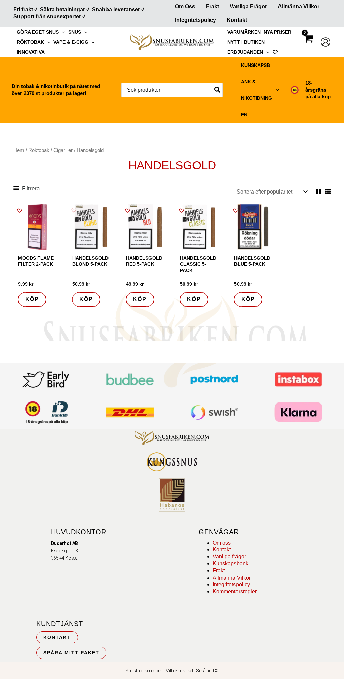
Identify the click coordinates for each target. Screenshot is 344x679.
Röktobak (30, 42)
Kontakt (237, 20)
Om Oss (185, 6)
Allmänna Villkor (298, 6)
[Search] (217, 90)
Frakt (212, 6)
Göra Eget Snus (38, 32)
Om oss (222, 543)
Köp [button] (32, 299)
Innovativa (31, 52)
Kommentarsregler (235, 591)
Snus (74, 32)
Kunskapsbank (230, 563)
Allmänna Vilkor (232, 578)
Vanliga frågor (248, 6)
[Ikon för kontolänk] (325, 42)
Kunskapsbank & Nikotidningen (256, 89)
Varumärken (244, 32)
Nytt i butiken (246, 42)
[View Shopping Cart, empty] (308, 44)
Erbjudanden (245, 52)
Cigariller (63, 150)
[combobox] (172, 90)
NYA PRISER (277, 32)
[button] (62, 32)
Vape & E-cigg (70, 42)
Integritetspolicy (195, 20)
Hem (18, 150)
